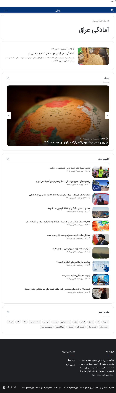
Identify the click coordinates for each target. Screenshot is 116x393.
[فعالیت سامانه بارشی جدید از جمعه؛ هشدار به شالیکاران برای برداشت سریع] (100, 226)
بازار (75, 321)
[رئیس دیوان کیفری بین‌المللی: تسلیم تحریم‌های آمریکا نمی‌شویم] (100, 185)
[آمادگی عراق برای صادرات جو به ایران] (93, 56)
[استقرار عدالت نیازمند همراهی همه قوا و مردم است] (100, 239)
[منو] (6, 11)
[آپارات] (4, 387)
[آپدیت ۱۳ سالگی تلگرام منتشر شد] (100, 279)
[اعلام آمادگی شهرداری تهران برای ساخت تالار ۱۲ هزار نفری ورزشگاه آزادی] (100, 199)
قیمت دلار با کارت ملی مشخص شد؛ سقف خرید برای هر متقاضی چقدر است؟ (57, 289)
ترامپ (46, 321)
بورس (55, 321)
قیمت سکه (92, 327)
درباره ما (71, 360)
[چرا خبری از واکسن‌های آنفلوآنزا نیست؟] (100, 266)
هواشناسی (60, 327)
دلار (25, 321)
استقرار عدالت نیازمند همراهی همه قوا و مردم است (68, 235)
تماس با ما (70, 365)
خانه (105, 21)
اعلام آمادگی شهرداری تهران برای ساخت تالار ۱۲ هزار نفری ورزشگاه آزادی (59, 194)
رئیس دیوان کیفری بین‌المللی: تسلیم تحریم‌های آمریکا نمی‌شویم (63, 181)
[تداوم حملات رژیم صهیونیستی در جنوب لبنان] (100, 253)
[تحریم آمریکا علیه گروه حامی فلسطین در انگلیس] (100, 172)
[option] (58, 115)
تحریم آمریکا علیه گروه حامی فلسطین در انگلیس (69, 168)
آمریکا (105, 321)
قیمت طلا (80, 327)
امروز (91, 321)
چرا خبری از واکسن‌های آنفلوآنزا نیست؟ (73, 262)
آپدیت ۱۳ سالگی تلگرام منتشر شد (76, 275)
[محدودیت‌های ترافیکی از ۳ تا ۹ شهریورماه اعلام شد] (100, 212)
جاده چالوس (35, 321)
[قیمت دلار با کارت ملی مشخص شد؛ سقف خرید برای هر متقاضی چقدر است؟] (100, 293)
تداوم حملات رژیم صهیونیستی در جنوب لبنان (71, 248)
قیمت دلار (103, 327)
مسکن (70, 327)
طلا (18, 321)
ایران (83, 321)
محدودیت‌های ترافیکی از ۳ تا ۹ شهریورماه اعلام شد (68, 208)
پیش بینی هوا (47, 327)
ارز (98, 321)
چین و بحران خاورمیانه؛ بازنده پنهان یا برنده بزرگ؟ (76, 142)
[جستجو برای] (112, 11)
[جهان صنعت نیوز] (58, 10)
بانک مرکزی (65, 321)
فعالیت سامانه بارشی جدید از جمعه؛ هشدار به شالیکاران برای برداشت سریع (58, 221)
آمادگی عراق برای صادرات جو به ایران (51, 53)
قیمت (11, 321)
